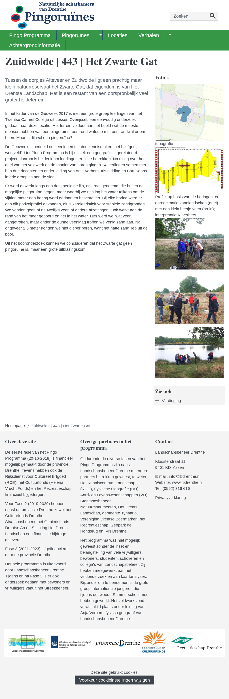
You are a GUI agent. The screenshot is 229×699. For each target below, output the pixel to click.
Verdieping (171, 400)
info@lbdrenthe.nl (184, 476)
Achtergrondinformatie (34, 45)
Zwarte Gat (72, 87)
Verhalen (148, 35)
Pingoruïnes (75, 35)
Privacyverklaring (170, 497)
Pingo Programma (30, 35)
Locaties (117, 35)
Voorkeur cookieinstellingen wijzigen (114, 680)
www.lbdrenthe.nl (187, 482)
